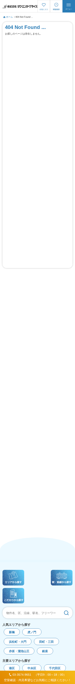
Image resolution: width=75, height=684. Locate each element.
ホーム (9, 17)
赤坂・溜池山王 (19, 651)
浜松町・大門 (17, 641)
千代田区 (55, 668)
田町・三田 (46, 641)
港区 (12, 668)
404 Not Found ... (24, 17)
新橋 (12, 632)
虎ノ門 (32, 632)
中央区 (32, 668)
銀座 (45, 651)
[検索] (66, 612)
